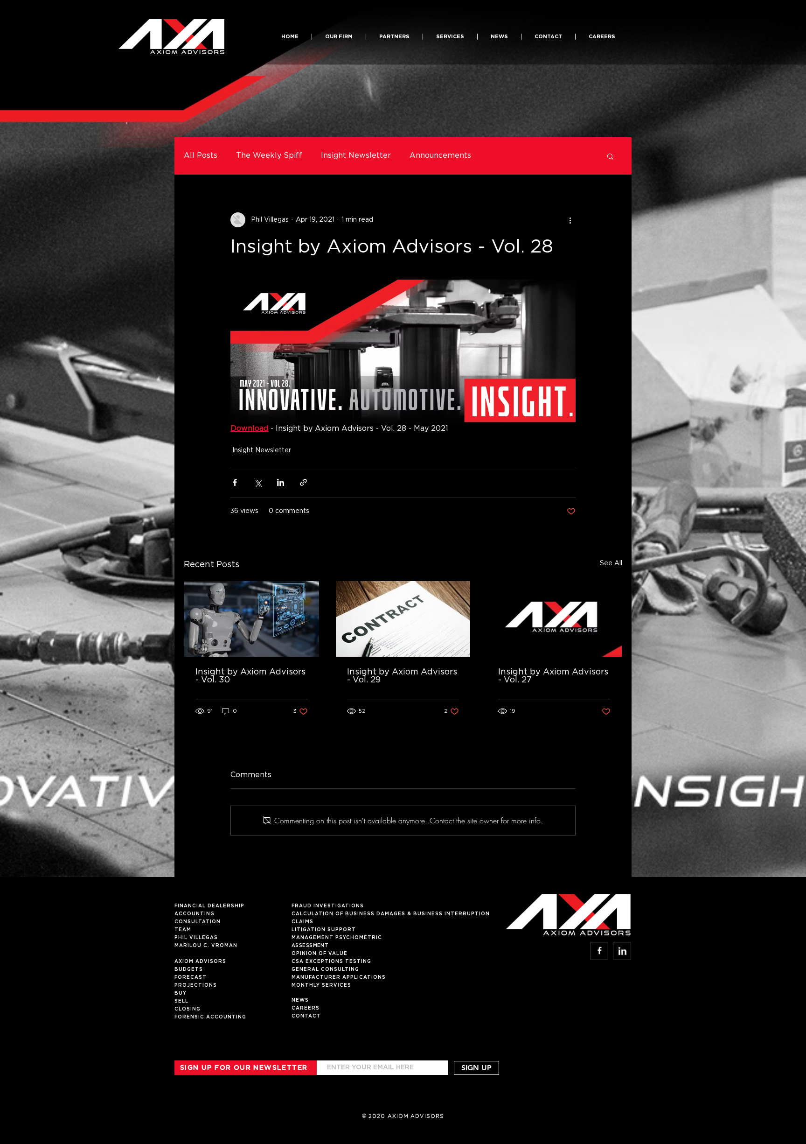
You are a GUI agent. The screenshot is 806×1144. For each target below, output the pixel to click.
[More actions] (570, 219)
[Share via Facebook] (234, 482)
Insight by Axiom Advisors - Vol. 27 (553, 676)
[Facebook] (599, 950)
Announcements (440, 155)
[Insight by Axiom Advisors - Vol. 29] (403, 619)
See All (611, 563)
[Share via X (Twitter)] (257, 482)
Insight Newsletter (356, 155)
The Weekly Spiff (269, 155)
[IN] (622, 950)
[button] (394, 37)
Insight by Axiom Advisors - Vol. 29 (402, 676)
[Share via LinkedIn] (280, 482)
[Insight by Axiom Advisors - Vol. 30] (251, 619)
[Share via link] (303, 482)
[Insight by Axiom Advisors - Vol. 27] (554, 619)
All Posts (200, 155)
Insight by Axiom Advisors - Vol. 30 (250, 676)
